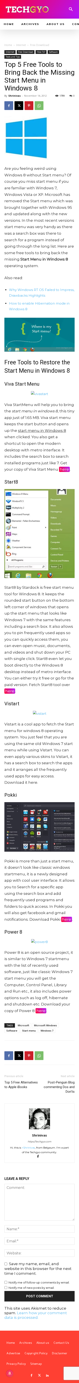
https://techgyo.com (39, 1141)
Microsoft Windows (45, 1025)
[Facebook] (8, 105)
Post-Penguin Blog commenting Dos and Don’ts (59, 1087)
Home (8, 45)
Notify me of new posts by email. (31, 1287)
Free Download (39, 45)
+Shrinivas (28, 1147)
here (64, 469)
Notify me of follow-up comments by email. (39, 1282)
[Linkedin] (47, 1375)
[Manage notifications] (9, 1373)
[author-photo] (39, 1129)
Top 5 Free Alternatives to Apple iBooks (21, 1084)
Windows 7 (47, 1030)
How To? (41, 51)
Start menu (29, 1030)
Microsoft (23, 1025)
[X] (18, 105)
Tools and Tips (13, 56)
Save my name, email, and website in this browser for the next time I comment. (38, 1269)
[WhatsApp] (39, 105)
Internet (21, 45)
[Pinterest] (29, 105)
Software (53, 51)
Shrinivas (14, 95)
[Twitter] (39, 1375)
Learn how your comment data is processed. (35, 1315)
